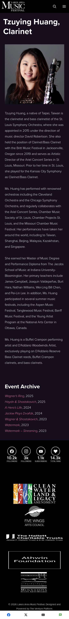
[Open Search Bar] (54, 6)
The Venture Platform (41, 608)
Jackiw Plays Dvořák (19, 413)
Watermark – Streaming (21, 431)
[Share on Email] (43, 615)
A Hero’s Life (13, 408)
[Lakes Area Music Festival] (13, 6)
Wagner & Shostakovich (21, 419)
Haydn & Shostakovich (20, 402)
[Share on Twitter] (26, 615)
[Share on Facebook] (8, 615)
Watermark (12, 425)
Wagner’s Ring (14, 396)
